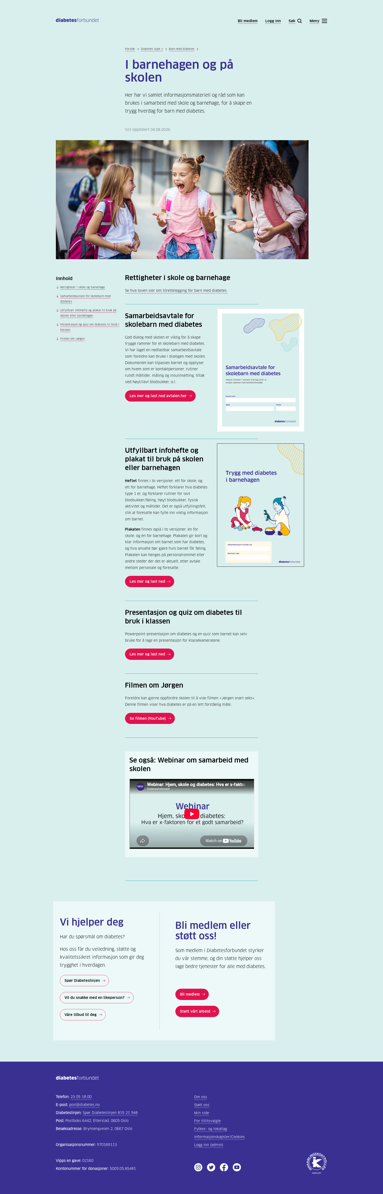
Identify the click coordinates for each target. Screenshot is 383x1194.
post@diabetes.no (84, 1105)
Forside (130, 49)
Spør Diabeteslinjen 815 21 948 (110, 1113)
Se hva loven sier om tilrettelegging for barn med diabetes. (176, 290)
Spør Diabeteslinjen (82, 980)
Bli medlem (190, 994)
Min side (201, 1113)
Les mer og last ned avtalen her (158, 396)
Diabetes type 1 (152, 49)
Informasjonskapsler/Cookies (219, 1137)
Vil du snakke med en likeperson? (94, 998)
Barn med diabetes (181, 49)
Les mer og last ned (147, 581)
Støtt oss (201, 1105)
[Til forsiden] (77, 21)
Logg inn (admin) (208, 1145)
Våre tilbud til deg (80, 1015)
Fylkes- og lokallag (210, 1129)
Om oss (200, 1097)
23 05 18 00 (81, 1097)
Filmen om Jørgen (72, 338)
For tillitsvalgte (207, 1121)
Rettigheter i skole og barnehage (82, 287)
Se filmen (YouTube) (148, 718)
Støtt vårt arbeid (195, 1011)
